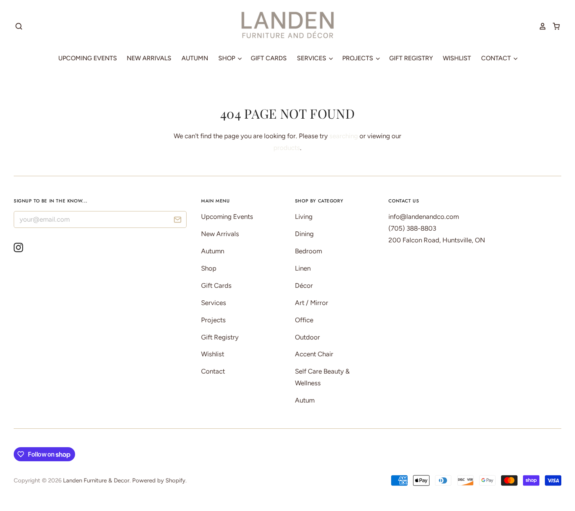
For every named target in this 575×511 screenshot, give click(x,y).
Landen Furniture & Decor (96, 480)
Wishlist (457, 58)
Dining (304, 234)
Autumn (194, 58)
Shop (227, 58)
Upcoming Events (87, 58)
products (286, 148)
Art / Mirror (311, 303)
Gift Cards (269, 58)
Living (304, 216)
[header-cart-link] (553, 26)
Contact (496, 58)
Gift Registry (411, 58)
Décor (304, 285)
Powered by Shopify (158, 480)
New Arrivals (149, 58)
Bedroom (308, 251)
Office (304, 320)
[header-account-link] (539, 26)
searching (343, 136)
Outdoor (307, 337)
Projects (358, 58)
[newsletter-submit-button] (178, 220)
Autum (304, 400)
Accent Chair (314, 354)
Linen (303, 268)
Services (312, 58)
